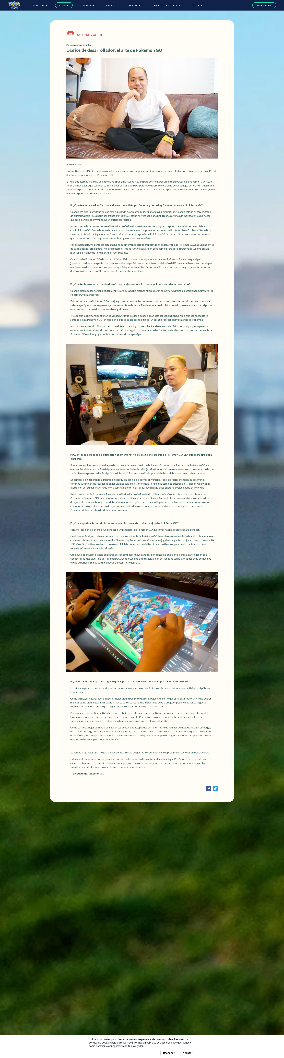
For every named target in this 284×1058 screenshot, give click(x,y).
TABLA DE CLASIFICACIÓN (166, 5)
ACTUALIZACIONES (92, 35)
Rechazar (169, 1053)
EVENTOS (111, 5)
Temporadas (87, 5)
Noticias (64, 5)
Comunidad (135, 5)
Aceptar (187, 1053)
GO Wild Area (39, 5)
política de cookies (100, 1042)
